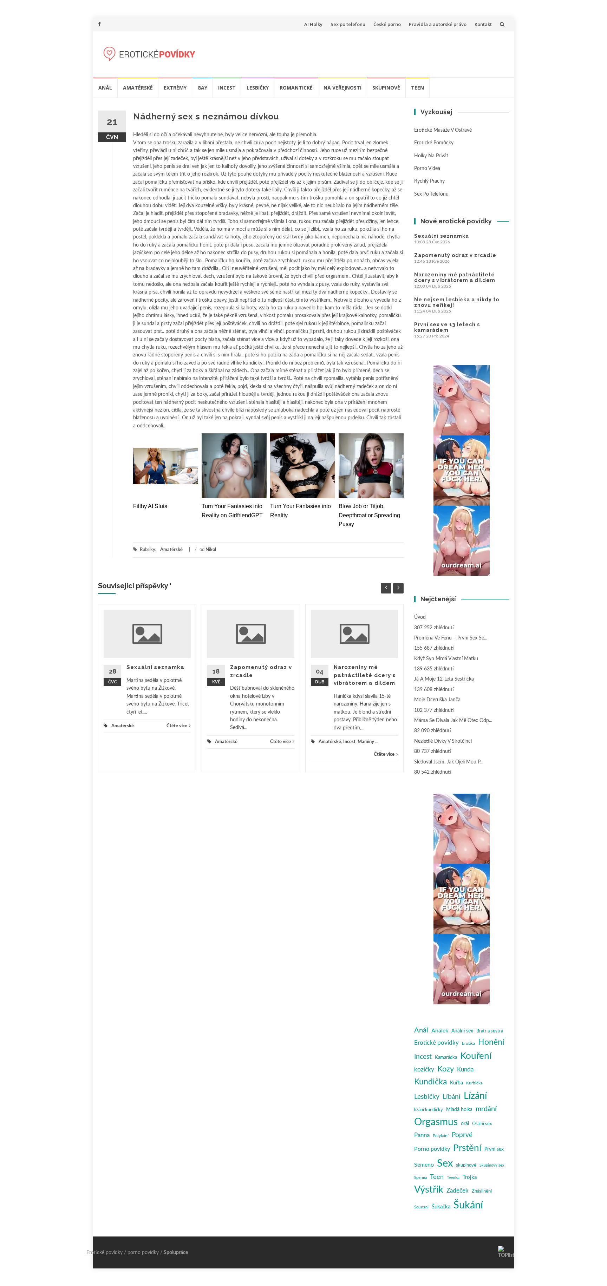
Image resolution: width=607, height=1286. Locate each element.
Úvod (420, 617)
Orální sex (482, 1123)
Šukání (468, 1205)
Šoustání (421, 1207)
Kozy (445, 1069)
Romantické (296, 87)
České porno (387, 24)
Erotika (468, 1043)
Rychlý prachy (429, 181)
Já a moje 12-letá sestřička (444, 679)
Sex (445, 1163)
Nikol (210, 549)
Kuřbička (474, 1083)
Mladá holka (459, 1109)
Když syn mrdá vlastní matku (446, 658)
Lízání (475, 1096)
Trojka (470, 1177)
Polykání (441, 1136)
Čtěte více (177, 726)
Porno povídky (432, 1149)
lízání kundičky (428, 1110)
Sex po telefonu (348, 24)
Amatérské (138, 87)
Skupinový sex (491, 1165)
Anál (105, 87)
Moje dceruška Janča (437, 699)
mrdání (486, 1109)
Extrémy (175, 87)
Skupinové (386, 87)
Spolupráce (176, 1252)
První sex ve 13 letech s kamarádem (447, 327)
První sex (494, 1149)
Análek (439, 1031)
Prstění (467, 1148)
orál (465, 1123)
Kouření (475, 1056)
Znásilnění (482, 1191)
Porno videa (427, 168)
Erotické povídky (436, 1043)
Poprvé (462, 1135)
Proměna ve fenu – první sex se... (450, 638)
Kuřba (456, 1083)
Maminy (366, 742)
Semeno (424, 1165)
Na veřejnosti (342, 87)
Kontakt (483, 24)
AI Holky (313, 24)
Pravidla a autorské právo (437, 24)
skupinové (466, 1165)
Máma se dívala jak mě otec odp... (453, 720)
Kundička (430, 1082)
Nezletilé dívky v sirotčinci (443, 741)
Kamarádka (446, 1057)
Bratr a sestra (489, 1031)
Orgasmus (436, 1122)
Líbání (452, 1097)
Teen (417, 87)
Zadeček (457, 1191)
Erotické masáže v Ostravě (443, 130)
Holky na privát (431, 155)
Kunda (465, 1069)
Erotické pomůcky (433, 142)
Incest (227, 87)
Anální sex (462, 1031)
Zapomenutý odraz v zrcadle (455, 255)
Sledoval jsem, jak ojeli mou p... (448, 762)
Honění (491, 1042)
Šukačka (441, 1206)
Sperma (420, 1178)
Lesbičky (258, 87)
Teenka (453, 1177)
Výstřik (428, 1189)
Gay (202, 87)
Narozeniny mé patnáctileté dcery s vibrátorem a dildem (365, 675)
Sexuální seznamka (155, 667)
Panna (422, 1135)
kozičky (424, 1069)
